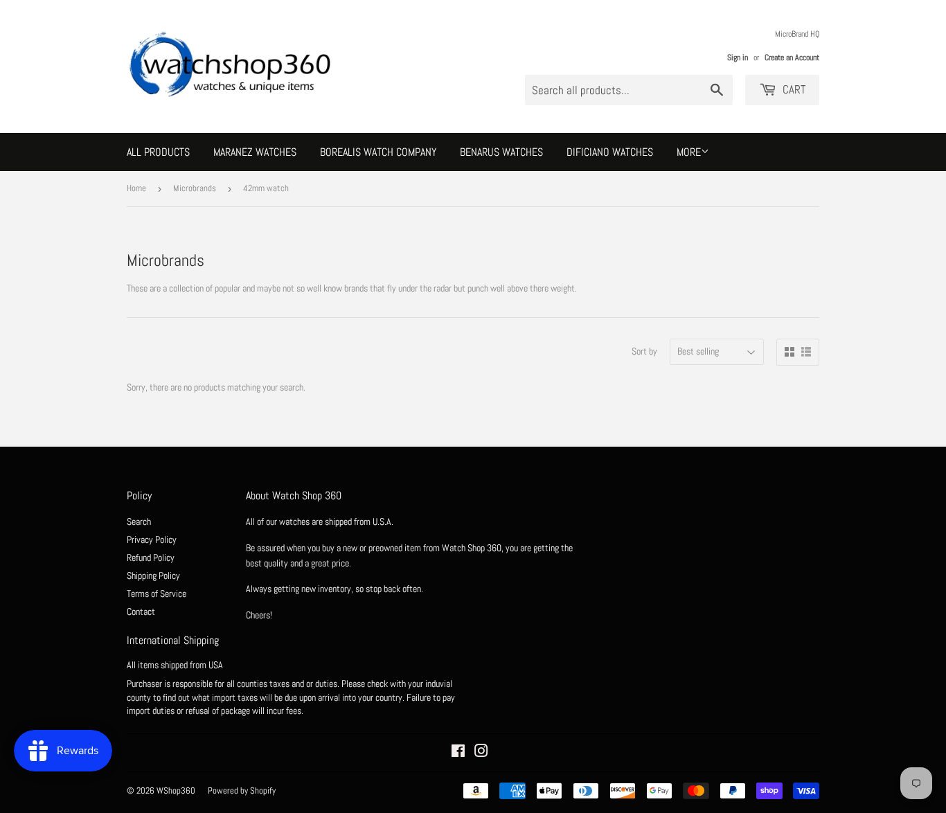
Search (139, 521)
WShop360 (176, 790)
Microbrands (194, 188)
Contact (141, 611)
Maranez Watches (254, 152)
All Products (158, 152)
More (689, 152)
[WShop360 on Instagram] (481, 753)
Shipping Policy (153, 575)
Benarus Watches (501, 152)
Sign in (737, 57)
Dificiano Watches (609, 152)
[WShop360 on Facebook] (458, 753)
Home (136, 188)
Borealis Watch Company (378, 152)
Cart (792, 89)
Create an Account (792, 57)
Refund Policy (151, 557)
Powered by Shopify (242, 790)
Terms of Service (156, 593)
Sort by (644, 351)
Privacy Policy (152, 539)
